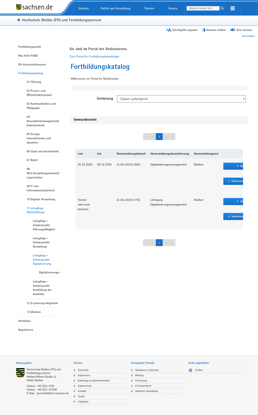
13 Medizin (34, 312)
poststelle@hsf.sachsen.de (53, 393)
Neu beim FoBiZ (28, 55)
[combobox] (203, 8)
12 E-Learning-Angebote (42, 303)
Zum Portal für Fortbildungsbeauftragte (94, 56)
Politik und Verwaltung (115, 8)
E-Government (143, 385)
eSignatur (83, 401)
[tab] (43, 363)
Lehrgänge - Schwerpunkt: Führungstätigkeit (44, 225)
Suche (81, 396)
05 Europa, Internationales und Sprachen (39, 138)
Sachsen (83, 8)
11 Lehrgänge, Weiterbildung (35, 210)
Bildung (139, 375)
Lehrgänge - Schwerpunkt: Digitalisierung (42, 260)
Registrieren (25, 330)
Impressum (84, 375)
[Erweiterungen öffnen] (232, 8)
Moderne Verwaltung (146, 391)
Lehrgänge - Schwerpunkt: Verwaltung (41, 242)
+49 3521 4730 (45, 386)
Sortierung (105, 98)
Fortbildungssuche (29, 46)
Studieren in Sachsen (147, 370)
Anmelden (248, 36)
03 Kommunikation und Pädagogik (41, 106)
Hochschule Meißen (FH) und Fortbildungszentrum (61, 19)
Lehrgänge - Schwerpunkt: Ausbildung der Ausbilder (42, 288)
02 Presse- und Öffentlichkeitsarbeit (39, 93)
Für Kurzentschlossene (32, 64)
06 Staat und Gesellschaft (42, 151)
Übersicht (83, 370)
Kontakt (82, 391)
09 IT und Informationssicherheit (41, 188)
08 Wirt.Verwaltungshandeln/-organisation (43, 173)
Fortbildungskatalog (30, 73)
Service (172, 8)
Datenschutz (85, 385)
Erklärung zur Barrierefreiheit (93, 380)
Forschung (141, 380)
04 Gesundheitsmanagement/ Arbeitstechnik (43, 121)
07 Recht (32, 160)
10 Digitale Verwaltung (41, 199)
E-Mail (198, 370)
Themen (149, 8)
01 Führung (34, 82)
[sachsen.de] (43, 10)
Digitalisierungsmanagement (49, 272)
